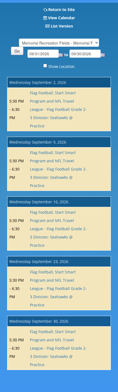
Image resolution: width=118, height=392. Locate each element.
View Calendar (61, 17)
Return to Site (61, 9)
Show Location (61, 66)
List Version (62, 26)
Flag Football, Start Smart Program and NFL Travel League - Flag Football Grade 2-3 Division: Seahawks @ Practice (58, 109)
